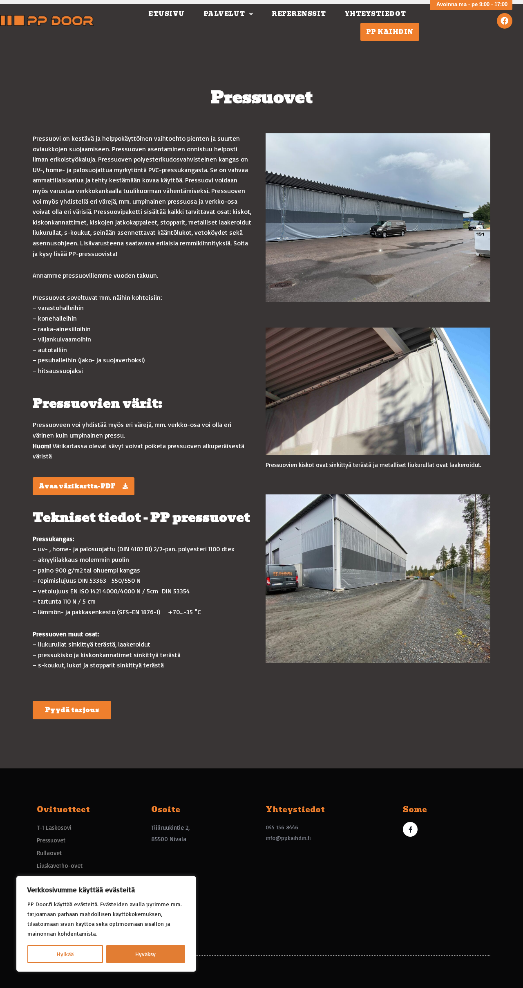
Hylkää (65, 953)
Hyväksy (145, 953)
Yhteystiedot (375, 13)
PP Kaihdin (389, 31)
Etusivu (166, 13)
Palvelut (224, 13)
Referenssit (299, 13)
